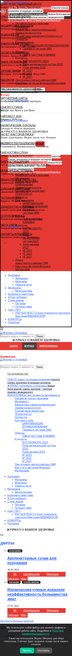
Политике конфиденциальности (43, 632)
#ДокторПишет (17, 297)
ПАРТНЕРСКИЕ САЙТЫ (14, 98)
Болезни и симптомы (21, 294)
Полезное (14, 322)
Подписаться (7, 356)
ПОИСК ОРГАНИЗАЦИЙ (13, 61)
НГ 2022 (27, 253)
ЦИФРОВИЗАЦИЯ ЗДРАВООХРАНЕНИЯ (34, 425)
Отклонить (43, 650)
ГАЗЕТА (13, 346)
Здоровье (14, 275)
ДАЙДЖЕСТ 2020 (11, 116)
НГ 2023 (27, 250)
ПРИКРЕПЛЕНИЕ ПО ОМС (15, 43)
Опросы (19, 432)
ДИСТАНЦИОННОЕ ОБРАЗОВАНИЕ (20, 89)
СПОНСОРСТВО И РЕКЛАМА (17, 206)
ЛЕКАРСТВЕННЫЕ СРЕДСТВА (18, 179)
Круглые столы (24, 420)
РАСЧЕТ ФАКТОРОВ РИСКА (16, 134)
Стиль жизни (16, 300)
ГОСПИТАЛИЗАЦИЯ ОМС (15, 52)
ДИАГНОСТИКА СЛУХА (14, 152)
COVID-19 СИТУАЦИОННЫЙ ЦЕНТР (21, 4)
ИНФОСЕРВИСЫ (49, 346)
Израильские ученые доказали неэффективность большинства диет (37, 594)
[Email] (2, 362)
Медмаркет (22, 401)
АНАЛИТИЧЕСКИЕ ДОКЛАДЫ (18, 125)
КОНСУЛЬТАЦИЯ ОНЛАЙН (15, 16)
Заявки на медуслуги (28, 407)
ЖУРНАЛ (29, 346)
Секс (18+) (14, 309)
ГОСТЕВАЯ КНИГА (10, 197)
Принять (27, 650)
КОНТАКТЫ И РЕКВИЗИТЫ (16, 234)
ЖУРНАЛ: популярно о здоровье (31, 389)
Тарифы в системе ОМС (37, 429)
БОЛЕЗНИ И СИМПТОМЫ (15, 188)
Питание (20, 303)
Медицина (14, 287)
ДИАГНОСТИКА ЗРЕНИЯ (14, 161)
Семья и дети (23, 284)
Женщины (21, 278)
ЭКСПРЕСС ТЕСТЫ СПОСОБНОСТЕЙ (22, 143)
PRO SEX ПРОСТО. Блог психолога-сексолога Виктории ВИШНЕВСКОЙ (43, 314)
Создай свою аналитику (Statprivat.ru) (29, 412)
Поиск (39, 367)
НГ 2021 (27, 256)
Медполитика (23, 290)
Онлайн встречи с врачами (31, 398)
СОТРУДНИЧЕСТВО (12, 216)
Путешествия (23, 306)
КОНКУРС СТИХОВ (11, 107)
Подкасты (21, 417)
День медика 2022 (33, 451)
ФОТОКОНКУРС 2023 (35, 442)
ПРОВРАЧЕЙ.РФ (9, 34)
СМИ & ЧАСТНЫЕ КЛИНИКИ (38, 436)
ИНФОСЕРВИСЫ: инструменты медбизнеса (33, 395)
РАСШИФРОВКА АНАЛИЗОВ (17, 25)
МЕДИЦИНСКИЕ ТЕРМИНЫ (16, 170)
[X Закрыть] (32, 242)
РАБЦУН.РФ (7, 80)
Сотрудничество (17, 373)
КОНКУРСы (15, 319)
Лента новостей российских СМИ (31, 262)
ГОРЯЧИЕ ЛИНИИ (10, 71)
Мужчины (21, 281)
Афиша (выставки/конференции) (35, 404)
